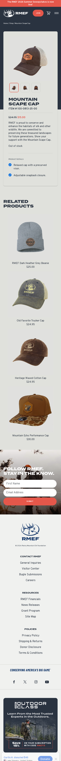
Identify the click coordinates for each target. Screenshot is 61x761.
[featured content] (30, 725)
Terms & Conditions (31, 653)
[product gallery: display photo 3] (36, 87)
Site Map (30, 616)
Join (38, 13)
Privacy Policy (30, 635)
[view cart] (48, 13)
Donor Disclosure (30, 647)
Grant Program (30, 611)
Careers (30, 580)
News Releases (30, 605)
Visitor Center (30, 569)
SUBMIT (30, 501)
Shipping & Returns (30, 641)
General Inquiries (30, 563)
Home (5, 23)
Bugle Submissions (30, 574)
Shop (11, 23)
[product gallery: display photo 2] (24, 87)
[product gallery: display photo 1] (13, 87)
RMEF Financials (30, 599)
